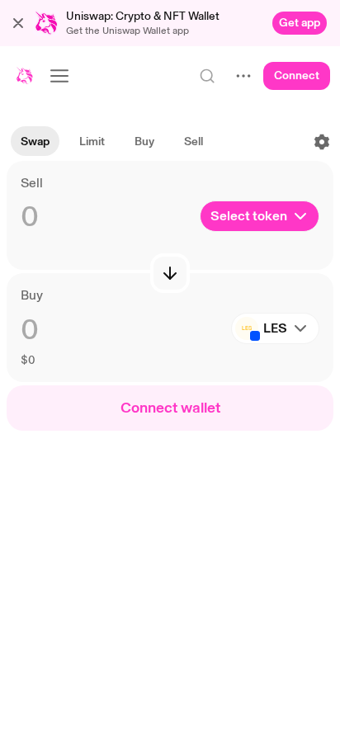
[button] (18, 23)
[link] (299, 23)
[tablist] (111, 142)
